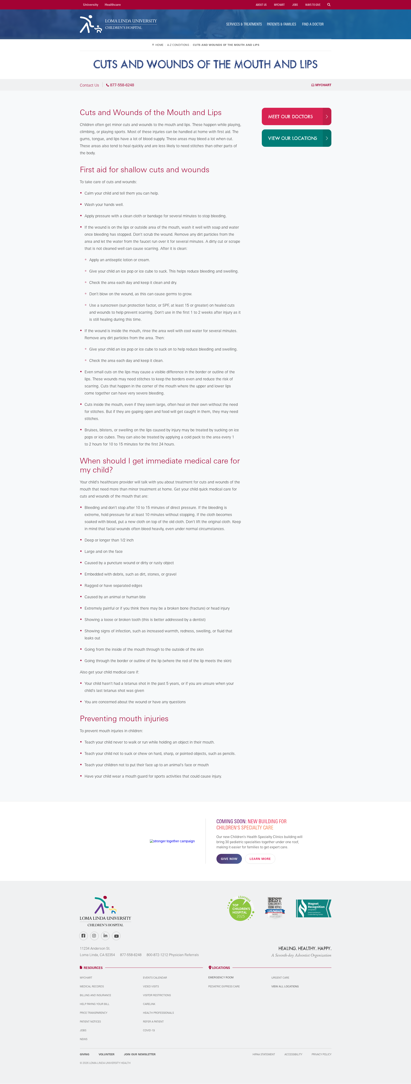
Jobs (295, 4)
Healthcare (113, 4)
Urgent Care (280, 977)
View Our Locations (292, 138)
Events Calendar (155, 977)
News (83, 1039)
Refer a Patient (153, 1021)
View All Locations (285, 986)
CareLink (149, 1004)
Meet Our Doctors (290, 117)
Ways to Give (312, 4)
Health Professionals (158, 1012)
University (90, 4)
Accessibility (293, 1054)
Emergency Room (221, 977)
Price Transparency (93, 1012)
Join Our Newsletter (140, 1054)
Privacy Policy (321, 1054)
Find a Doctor (313, 24)
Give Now (229, 859)
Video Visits (151, 986)
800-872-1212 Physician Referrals (173, 955)
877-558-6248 (130, 955)
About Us (261, 4)
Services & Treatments (244, 24)
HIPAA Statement (264, 1054)
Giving (84, 1054)
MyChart (279, 4)
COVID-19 (149, 1030)
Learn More (260, 859)
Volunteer (107, 1054)
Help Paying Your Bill (94, 1004)
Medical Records (92, 986)
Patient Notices (90, 1021)
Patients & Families (281, 24)
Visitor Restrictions (157, 995)
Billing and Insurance (95, 995)
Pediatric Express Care (224, 986)
